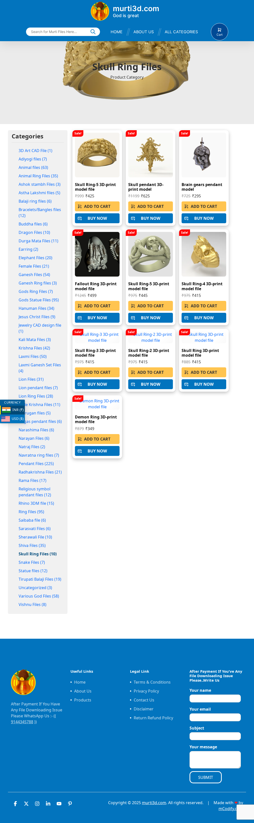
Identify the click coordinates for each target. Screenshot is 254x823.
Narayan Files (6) (34, 438)
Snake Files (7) (32, 562)
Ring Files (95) (31, 511)
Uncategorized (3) (35, 587)
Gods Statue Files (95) (39, 300)
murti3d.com (154, 802)
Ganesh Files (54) (34, 274)
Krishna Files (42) (34, 348)
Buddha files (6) (33, 224)
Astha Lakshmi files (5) (39, 192)
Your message (203, 747)
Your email (200, 709)
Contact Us (144, 700)
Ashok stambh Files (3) (40, 184)
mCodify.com (231, 808)
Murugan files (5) (35, 413)
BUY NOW (97, 218)
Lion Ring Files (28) (36, 396)
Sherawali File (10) (35, 537)
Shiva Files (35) (32, 545)
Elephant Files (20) (35, 257)
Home (117, 31)
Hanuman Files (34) (36, 308)
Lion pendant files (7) (38, 387)
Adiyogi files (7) (33, 159)
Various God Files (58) (39, 596)
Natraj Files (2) (32, 446)
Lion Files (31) (31, 379)
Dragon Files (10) (34, 232)
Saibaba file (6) (32, 520)
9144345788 (22, 722)
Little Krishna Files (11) (39, 404)
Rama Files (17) (32, 480)
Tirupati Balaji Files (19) (40, 579)
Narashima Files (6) (36, 430)
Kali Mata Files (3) (35, 339)
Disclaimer (144, 709)
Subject (197, 728)
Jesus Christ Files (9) (37, 316)
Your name (200, 690)
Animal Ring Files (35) (38, 176)
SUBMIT (205, 777)
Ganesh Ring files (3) (38, 283)
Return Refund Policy (153, 718)
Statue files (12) (33, 570)
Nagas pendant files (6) (40, 421)
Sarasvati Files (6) (35, 528)
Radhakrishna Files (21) (40, 472)
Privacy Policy (146, 691)
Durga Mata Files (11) (38, 241)
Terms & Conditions (152, 682)
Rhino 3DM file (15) (36, 503)
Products (82, 700)
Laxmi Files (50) (33, 356)
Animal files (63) (33, 167)
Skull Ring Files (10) (38, 554)
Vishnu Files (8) (32, 604)
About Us (143, 31)
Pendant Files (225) (36, 463)
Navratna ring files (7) (39, 455)
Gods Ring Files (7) (36, 291)
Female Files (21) (34, 266)
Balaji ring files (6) (35, 201)
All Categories (181, 31)
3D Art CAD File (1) (35, 150)
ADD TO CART (97, 206)
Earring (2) (28, 249)
